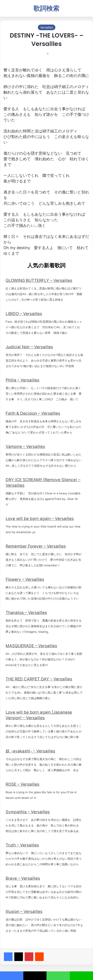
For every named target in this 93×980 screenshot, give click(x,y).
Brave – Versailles (23, 878)
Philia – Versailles (22, 380)
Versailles (46, 27)
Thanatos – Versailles (26, 612)
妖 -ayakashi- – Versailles (30, 751)
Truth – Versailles (22, 845)
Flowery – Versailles (25, 579)
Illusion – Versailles (24, 911)
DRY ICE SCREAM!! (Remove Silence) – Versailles (43, 482)
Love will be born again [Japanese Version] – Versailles (39, 715)
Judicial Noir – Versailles (29, 346)
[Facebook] (8, 956)
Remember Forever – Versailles (36, 546)
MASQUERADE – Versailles (31, 645)
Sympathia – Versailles (28, 811)
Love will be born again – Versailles (40, 518)
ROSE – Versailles (22, 784)
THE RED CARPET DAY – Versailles (39, 679)
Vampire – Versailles (25, 446)
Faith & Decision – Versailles (33, 413)
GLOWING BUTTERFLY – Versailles (39, 280)
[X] (18, 956)
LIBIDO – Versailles (24, 313)
